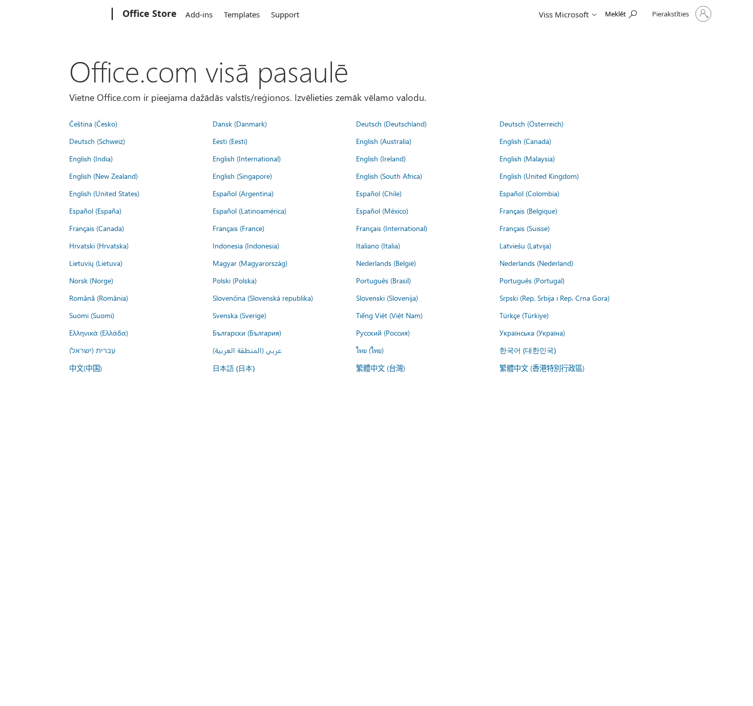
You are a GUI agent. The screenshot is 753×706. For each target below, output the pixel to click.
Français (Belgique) (528, 210)
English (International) (247, 158)
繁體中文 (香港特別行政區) (541, 368)
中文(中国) (85, 368)
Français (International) (391, 228)
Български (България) (247, 332)
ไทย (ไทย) (370, 350)
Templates (242, 14)
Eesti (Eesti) (230, 141)
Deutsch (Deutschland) (391, 123)
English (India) (91, 158)
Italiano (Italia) (378, 245)
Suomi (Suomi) (91, 315)
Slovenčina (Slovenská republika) (263, 298)
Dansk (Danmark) (240, 123)
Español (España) (95, 210)
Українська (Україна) (532, 332)
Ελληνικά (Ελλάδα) (98, 332)
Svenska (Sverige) (239, 315)
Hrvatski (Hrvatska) (99, 245)
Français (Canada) (96, 228)
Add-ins (199, 14)
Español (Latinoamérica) (249, 210)
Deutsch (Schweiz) (97, 141)
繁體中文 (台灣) (380, 368)
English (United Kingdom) (539, 176)
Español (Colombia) (529, 193)
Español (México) (382, 210)
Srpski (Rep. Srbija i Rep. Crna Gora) (554, 298)
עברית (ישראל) (92, 350)
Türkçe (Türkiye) (524, 315)
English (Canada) (525, 141)
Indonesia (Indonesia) (246, 245)
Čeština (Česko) (93, 123)
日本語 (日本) (234, 368)
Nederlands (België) (386, 263)
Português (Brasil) (383, 280)
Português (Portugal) (531, 280)
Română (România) (98, 298)
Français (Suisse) (524, 228)
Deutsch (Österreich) (531, 123)
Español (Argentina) (243, 193)
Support (285, 14)
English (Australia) (383, 141)
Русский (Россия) (383, 332)
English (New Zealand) (103, 176)
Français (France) (238, 228)
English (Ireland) (381, 158)
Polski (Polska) (235, 280)
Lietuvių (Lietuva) (95, 263)
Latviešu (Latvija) (525, 245)
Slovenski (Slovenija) (387, 298)
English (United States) (104, 193)
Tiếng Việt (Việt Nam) (389, 315)
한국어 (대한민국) (527, 350)
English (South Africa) (389, 176)
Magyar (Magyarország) (250, 263)
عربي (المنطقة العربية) (247, 350)
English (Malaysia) (527, 158)
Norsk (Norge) (91, 280)
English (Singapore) (242, 176)
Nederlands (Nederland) (536, 263)
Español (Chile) (379, 193)
